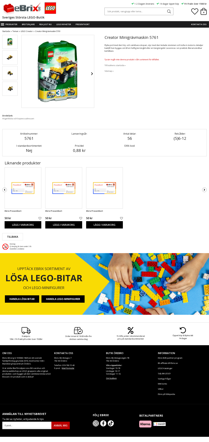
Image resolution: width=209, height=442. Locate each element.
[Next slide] (91, 74)
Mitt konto (162, 383)
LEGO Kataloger (165, 368)
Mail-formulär (68, 368)
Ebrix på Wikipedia (166, 394)
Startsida (6, 31)
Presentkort (83, 24)
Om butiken (111, 378)
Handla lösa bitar (22, 299)
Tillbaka (12, 236)
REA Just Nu (45, 24)
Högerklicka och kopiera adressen (18, 118)
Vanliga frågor (164, 378)
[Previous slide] (23, 74)
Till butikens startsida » (115, 65)
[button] (10, 42)
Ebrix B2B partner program (170, 358)
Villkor (161, 389)
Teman (15, 31)
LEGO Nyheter (63, 24)
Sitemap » (109, 71)
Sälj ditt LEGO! (164, 373)
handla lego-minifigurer (63, 299)
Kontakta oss (199, 24)
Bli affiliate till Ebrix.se (168, 363)
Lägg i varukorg (23, 225)
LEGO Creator (27, 31)
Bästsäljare (28, 24)
